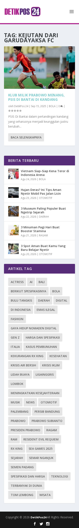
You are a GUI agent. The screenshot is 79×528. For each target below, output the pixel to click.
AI (31, 282)
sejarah (17, 458)
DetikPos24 (39, 517)
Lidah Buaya (20, 374)
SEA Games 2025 (40, 449)
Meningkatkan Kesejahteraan (35, 393)
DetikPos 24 (21, 106)
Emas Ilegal (46, 310)
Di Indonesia (21, 310)
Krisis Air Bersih (23, 365)
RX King (17, 449)
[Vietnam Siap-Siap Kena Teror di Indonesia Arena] (13, 174)
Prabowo (18, 421)
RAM (14, 439)
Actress (17, 282)
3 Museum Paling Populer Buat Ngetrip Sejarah (43, 210)
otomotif (49, 402)
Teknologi (59, 476)
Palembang (19, 412)
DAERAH (44, 216)
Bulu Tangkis (21, 300)
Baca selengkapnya (26, 137)
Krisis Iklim (51, 365)
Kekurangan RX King (27, 356)
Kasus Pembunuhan (41, 347)
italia (15, 347)
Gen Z (15, 337)
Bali (42, 282)
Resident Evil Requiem (41, 439)
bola (56, 291)
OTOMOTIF (45, 198)
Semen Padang (22, 467)
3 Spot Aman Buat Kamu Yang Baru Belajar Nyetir (43, 248)
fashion (17, 319)
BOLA (52, 106)
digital (61, 300)
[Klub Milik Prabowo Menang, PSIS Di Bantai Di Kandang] (39, 67)
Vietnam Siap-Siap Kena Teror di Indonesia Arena (45, 173)
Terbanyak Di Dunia (26, 486)
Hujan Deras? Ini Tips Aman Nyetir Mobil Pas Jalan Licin (41, 192)
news (30, 402)
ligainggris (45, 374)
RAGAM (43, 235)
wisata (45, 495)
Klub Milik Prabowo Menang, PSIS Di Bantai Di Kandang (36, 97)
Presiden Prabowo (25, 430)
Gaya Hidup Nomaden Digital (33, 328)
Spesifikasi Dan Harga (28, 476)
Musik (15, 402)
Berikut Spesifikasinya (28, 291)
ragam (51, 430)
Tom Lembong (22, 495)
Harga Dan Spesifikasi (43, 337)
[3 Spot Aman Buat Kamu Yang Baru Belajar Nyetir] (13, 248)
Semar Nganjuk (41, 458)
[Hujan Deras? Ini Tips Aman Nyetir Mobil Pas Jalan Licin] (13, 192)
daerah (44, 300)
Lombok (17, 384)
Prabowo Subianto (47, 421)
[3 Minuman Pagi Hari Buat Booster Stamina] (13, 230)
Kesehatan (58, 356)
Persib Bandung (47, 412)
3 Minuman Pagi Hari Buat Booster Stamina (40, 229)
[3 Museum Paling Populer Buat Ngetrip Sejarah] (13, 211)
